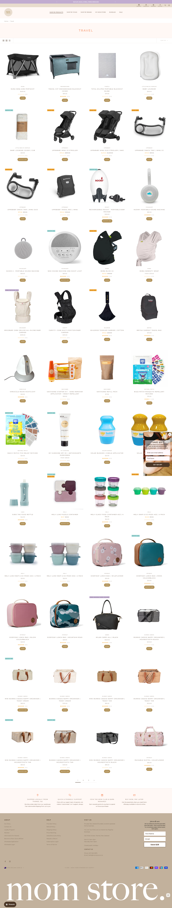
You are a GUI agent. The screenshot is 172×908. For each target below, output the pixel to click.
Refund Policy (51, 827)
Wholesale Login (9, 844)
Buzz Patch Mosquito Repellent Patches (149, 393)
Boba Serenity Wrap (149, 271)
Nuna (22, 86)
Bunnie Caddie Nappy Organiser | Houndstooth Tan (64, 761)
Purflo (107, 86)
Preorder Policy (51, 824)
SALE (120, 12)
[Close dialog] (169, 434)
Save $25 (155, 844)
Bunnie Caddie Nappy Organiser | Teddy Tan (149, 700)
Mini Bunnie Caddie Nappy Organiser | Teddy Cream (22, 700)
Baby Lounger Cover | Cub (22, 150)
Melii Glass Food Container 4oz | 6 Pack (107, 515)
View (23, 98)
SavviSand (65, 389)
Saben (107, 634)
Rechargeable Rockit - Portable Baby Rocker (107, 211)
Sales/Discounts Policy (54, 835)
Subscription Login (52, 841)
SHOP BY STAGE (72, 12)
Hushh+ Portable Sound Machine (149, 209)
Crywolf (107, 573)
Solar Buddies (107, 450)
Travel (12, 21)
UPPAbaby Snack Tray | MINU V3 (149, 150)
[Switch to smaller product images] (6, 40)
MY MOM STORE (100, 12)
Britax (149, 327)
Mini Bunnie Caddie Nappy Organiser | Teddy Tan (107, 700)
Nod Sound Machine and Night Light (65, 271)
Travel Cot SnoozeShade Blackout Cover (64, 90)
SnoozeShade (64, 86)
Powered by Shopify (86, 867)
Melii (65, 512)
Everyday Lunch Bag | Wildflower (107, 576)
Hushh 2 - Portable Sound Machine (22, 271)
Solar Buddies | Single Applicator (107, 453)
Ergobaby (22, 327)
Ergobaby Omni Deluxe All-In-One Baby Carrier (22, 331)
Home (6, 21)
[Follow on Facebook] (5, 861)
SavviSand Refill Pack (107, 392)
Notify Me (23, 159)
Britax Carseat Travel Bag (149, 330)
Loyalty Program (9, 830)
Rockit (107, 207)
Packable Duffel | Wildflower (149, 760)
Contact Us (7, 827)
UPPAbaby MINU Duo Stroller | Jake (107, 150)
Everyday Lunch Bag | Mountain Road (65, 637)
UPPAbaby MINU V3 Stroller (65, 150)
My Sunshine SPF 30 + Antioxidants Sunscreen (65, 454)
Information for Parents (11, 835)
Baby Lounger (149, 89)
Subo (22, 512)
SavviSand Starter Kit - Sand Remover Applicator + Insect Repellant (65, 393)
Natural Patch (149, 389)
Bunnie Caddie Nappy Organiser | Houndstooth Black (149, 638)
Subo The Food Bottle (22, 514)
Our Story (7, 824)
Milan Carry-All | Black (107, 637)
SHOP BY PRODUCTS (56, 12)
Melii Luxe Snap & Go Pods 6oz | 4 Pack (65, 576)
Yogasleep (149, 207)
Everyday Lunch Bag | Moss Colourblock (149, 577)
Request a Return (52, 838)
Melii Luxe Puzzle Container (65, 514)
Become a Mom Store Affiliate (13, 838)
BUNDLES (112, 12)
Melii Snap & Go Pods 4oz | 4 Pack (149, 514)
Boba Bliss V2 (107, 271)
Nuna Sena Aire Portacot (23, 89)
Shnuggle (22, 389)
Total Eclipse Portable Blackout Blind (107, 90)
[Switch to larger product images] (3, 40)
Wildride (107, 327)
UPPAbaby (65, 147)
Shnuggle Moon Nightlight (22, 392)
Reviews (6, 833)
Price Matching (51, 833)
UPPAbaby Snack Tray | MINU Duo (23, 209)
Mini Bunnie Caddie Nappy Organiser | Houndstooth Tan (22, 761)
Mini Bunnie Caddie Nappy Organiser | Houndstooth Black (107, 761)
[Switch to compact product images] (9, 40)
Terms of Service (52, 844)
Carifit (65, 327)
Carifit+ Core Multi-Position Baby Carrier (65, 331)
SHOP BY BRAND (86, 12)
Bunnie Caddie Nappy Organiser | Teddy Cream (64, 700)
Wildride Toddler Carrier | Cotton (107, 330)
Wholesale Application (11, 841)
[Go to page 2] (94, 780)
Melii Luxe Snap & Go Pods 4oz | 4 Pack (23, 576)
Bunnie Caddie (149, 634)
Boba (107, 268)
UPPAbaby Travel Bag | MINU (65, 209)
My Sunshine (65, 450)
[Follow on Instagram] (10, 861)
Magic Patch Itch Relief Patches (23, 453)
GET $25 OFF (157, 464)
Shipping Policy (51, 830)
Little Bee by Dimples (149, 86)
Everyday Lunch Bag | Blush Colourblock (22, 638)
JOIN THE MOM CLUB (99, 799)
